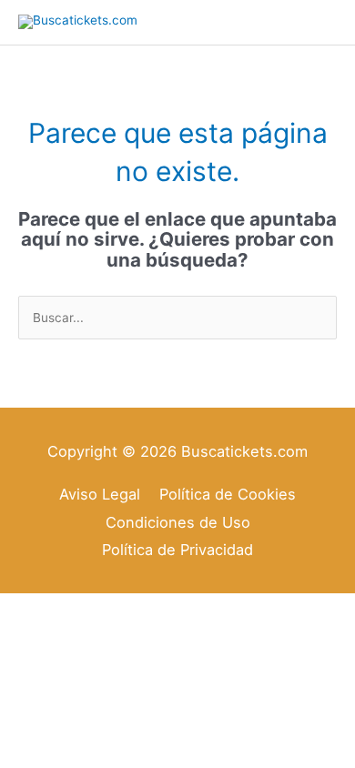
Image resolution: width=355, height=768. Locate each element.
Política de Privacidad (177, 550)
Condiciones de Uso (178, 522)
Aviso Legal (99, 494)
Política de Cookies (227, 494)
